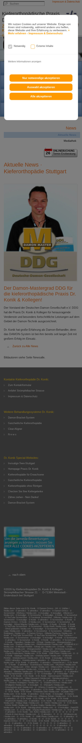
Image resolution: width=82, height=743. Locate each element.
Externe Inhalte (44, 46)
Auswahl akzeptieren (41, 87)
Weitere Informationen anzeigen (24, 61)
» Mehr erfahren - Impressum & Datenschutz (39, 32)
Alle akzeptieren (41, 96)
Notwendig (19, 46)
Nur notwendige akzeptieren (41, 78)
